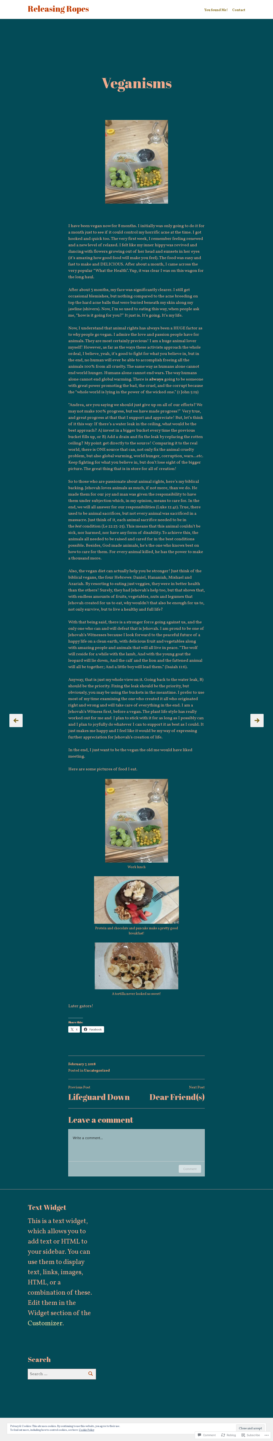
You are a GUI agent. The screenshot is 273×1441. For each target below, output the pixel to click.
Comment (190, 1169)
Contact (238, 10)
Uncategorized (97, 1070)
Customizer (45, 1323)
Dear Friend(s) (177, 1096)
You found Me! (216, 10)
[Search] (90, 1373)
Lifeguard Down (99, 1096)
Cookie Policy (86, 1430)
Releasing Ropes (58, 8)
